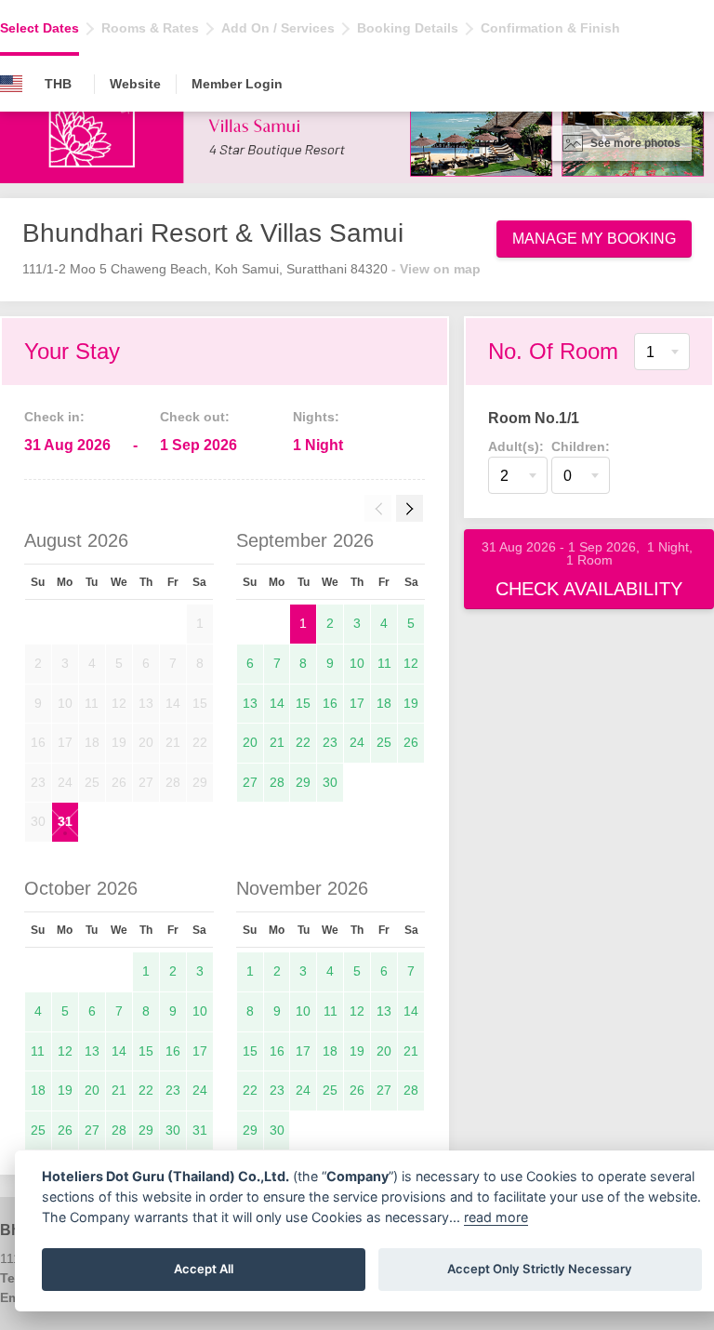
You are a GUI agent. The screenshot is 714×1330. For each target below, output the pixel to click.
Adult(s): (516, 446)
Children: (580, 446)
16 (330, 703)
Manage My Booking (594, 238)
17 (357, 703)
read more (496, 1217)
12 (410, 663)
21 (277, 742)
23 (330, 742)
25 (384, 742)
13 (250, 703)
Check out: (195, 416)
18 (384, 703)
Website (135, 83)
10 (357, 663)
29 (303, 782)
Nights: (316, 416)
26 (410, 742)
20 (250, 742)
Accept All (203, 1268)
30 (330, 782)
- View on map (436, 268)
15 (303, 703)
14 (277, 703)
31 (65, 821)
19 (410, 703)
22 (303, 742)
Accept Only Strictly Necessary (539, 1268)
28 (277, 782)
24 (357, 742)
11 (384, 663)
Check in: (54, 416)
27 (250, 782)
